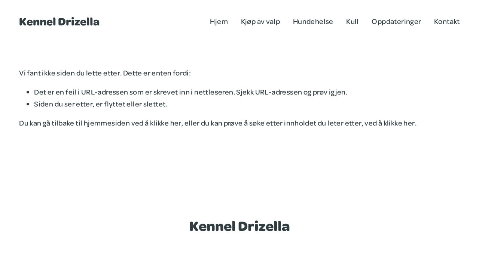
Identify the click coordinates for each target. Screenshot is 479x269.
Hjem (219, 21)
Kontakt (447, 21)
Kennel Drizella (59, 20)
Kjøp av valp (260, 21)
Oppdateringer (396, 21)
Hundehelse (313, 21)
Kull (352, 21)
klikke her (165, 122)
